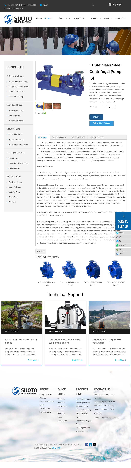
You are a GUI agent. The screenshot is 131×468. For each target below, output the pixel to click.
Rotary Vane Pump (16, 139)
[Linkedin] (90, 444)
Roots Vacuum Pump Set (18, 144)
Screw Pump (13, 197)
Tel (120, 249)
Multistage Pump (15, 116)
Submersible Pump (16, 121)
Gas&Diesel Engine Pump (18, 163)
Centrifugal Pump (15, 105)
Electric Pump (14, 158)
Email (121, 254)
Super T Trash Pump (16, 92)
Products (61, 399)
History (42, 405)
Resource (62, 413)
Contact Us (62, 421)
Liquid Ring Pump (15, 134)
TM (120, 241)
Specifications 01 (59, 137)
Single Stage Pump (16, 111)
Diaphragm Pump (15, 182)
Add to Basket (103, 123)
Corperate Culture (47, 402)
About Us (61, 403)
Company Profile (46, 394)
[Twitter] (94, 444)
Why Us (43, 398)
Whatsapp (122, 245)
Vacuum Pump (13, 129)
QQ (120, 237)
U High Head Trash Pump (18, 87)
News (60, 417)
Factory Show (45, 412)
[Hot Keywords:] (93, 5)
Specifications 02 (78, 137)
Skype (121, 233)
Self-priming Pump (15, 76)
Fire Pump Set (14, 168)
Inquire (96, 117)
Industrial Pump (14, 176)
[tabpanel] (21, 333)
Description (42, 137)
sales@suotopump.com (109, 417)
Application (62, 406)
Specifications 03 (97, 137)
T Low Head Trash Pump (18, 82)
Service (61, 410)
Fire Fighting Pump (15, 153)
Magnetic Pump (15, 187)
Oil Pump (12, 202)
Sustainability (45, 409)
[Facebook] (86, 444)
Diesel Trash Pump (16, 97)
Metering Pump (14, 192)
